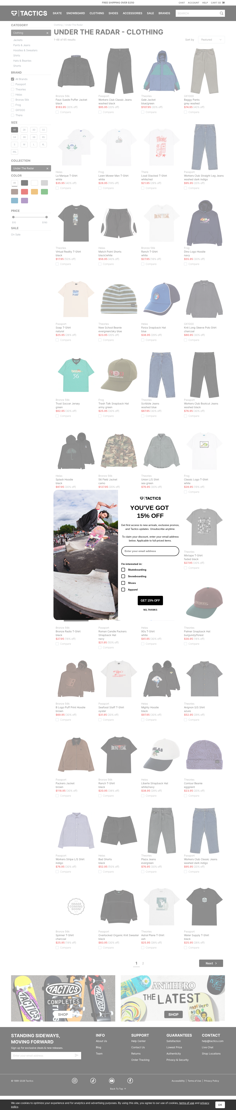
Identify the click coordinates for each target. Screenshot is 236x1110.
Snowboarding (137, 576)
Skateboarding (137, 569)
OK (220, 1104)
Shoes (132, 582)
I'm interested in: (131, 563)
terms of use (186, 1102)
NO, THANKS (150, 610)
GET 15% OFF (150, 600)
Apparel (133, 589)
